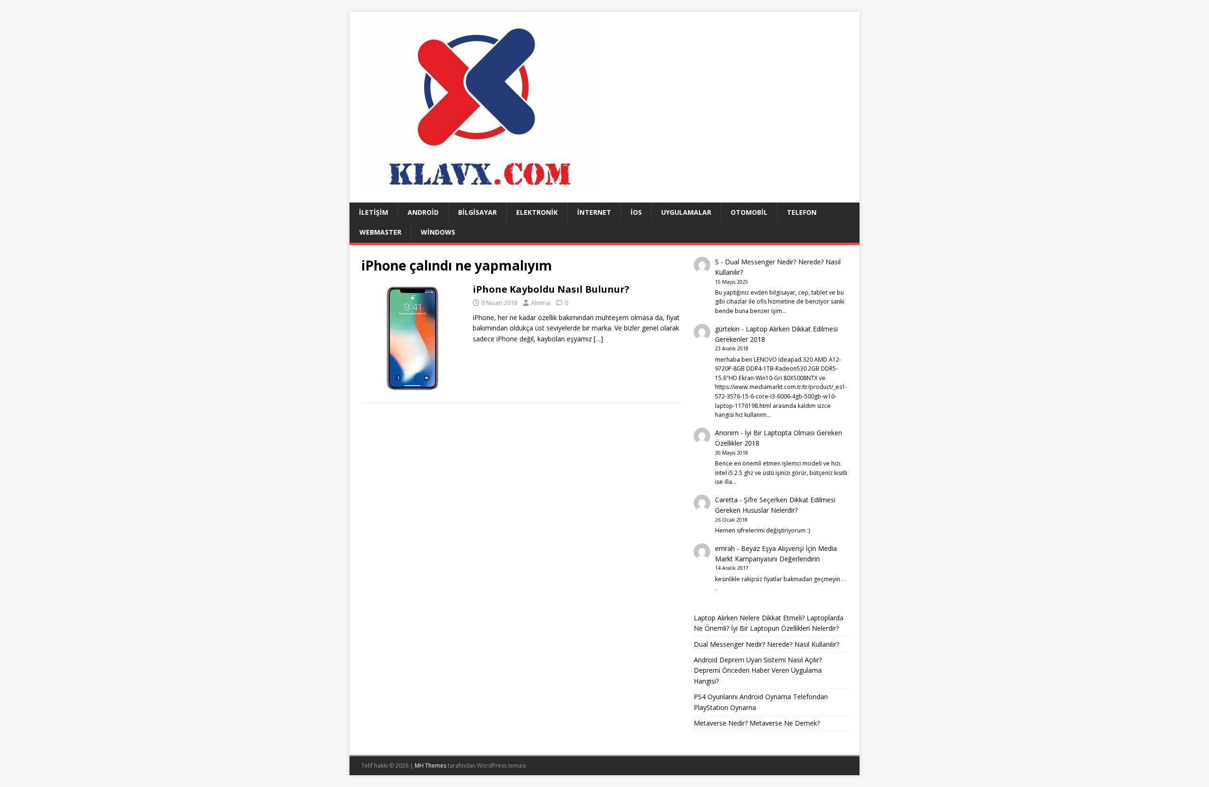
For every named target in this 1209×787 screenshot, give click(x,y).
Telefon (802, 212)
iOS (636, 212)
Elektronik (537, 212)
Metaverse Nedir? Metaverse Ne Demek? (757, 723)
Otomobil (749, 212)
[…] (598, 338)
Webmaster (380, 232)
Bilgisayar (477, 212)
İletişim (373, 212)
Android (423, 212)
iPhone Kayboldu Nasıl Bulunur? (551, 289)
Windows (438, 232)
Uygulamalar (686, 212)
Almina (540, 302)
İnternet (594, 212)
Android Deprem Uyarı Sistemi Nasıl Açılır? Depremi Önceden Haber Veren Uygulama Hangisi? (758, 670)
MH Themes (430, 766)
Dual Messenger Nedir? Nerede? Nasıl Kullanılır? (766, 644)
